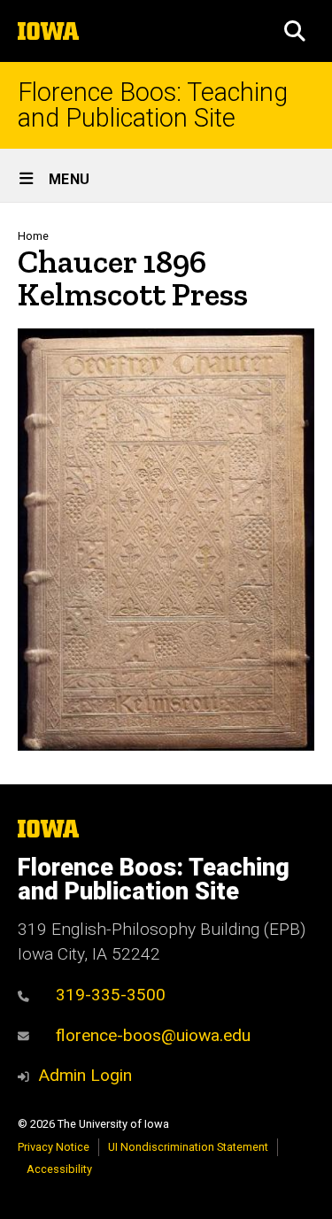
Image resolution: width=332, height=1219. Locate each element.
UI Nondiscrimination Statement (188, 1146)
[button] (295, 31)
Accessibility (59, 1169)
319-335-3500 (111, 994)
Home (33, 236)
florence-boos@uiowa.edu (153, 1035)
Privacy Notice (53, 1146)
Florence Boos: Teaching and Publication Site (153, 105)
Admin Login (85, 1075)
